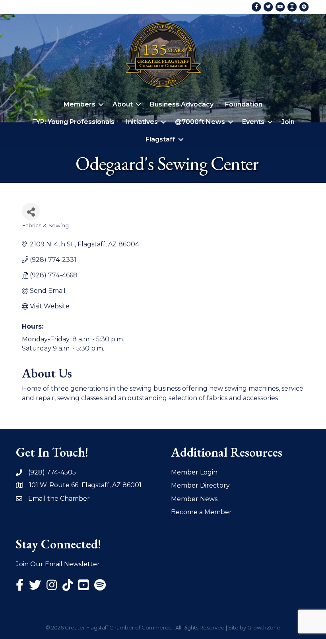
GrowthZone (263, 627)
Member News (194, 499)
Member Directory (200, 485)
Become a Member (201, 512)
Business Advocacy (181, 104)
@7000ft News (200, 122)
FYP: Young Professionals (73, 122)
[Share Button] (31, 212)
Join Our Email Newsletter (58, 564)
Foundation (243, 104)
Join (288, 122)
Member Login (194, 472)
